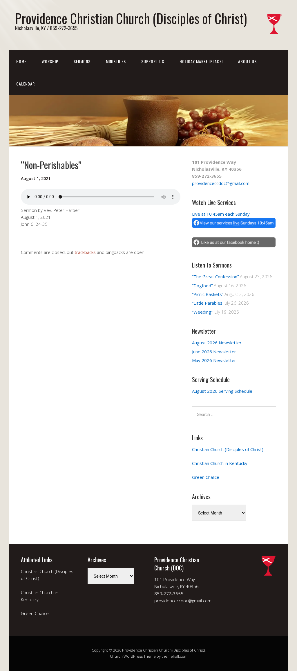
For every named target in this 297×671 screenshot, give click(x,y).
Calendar (25, 84)
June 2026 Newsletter (214, 351)
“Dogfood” (202, 285)
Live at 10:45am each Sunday (221, 214)
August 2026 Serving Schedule (222, 391)
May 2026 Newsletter (214, 360)
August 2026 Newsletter (217, 342)
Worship (50, 61)
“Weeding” (202, 312)
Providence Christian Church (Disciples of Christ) (131, 18)
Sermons (82, 61)
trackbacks (85, 252)
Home (21, 61)
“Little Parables (207, 303)
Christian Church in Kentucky (219, 463)
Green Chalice (205, 477)
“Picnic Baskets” (207, 294)
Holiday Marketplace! (201, 61)
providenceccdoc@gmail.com (220, 183)
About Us (247, 61)
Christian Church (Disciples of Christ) (227, 449)
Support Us (152, 61)
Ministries (116, 61)
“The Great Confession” (215, 276)
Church (116, 656)
